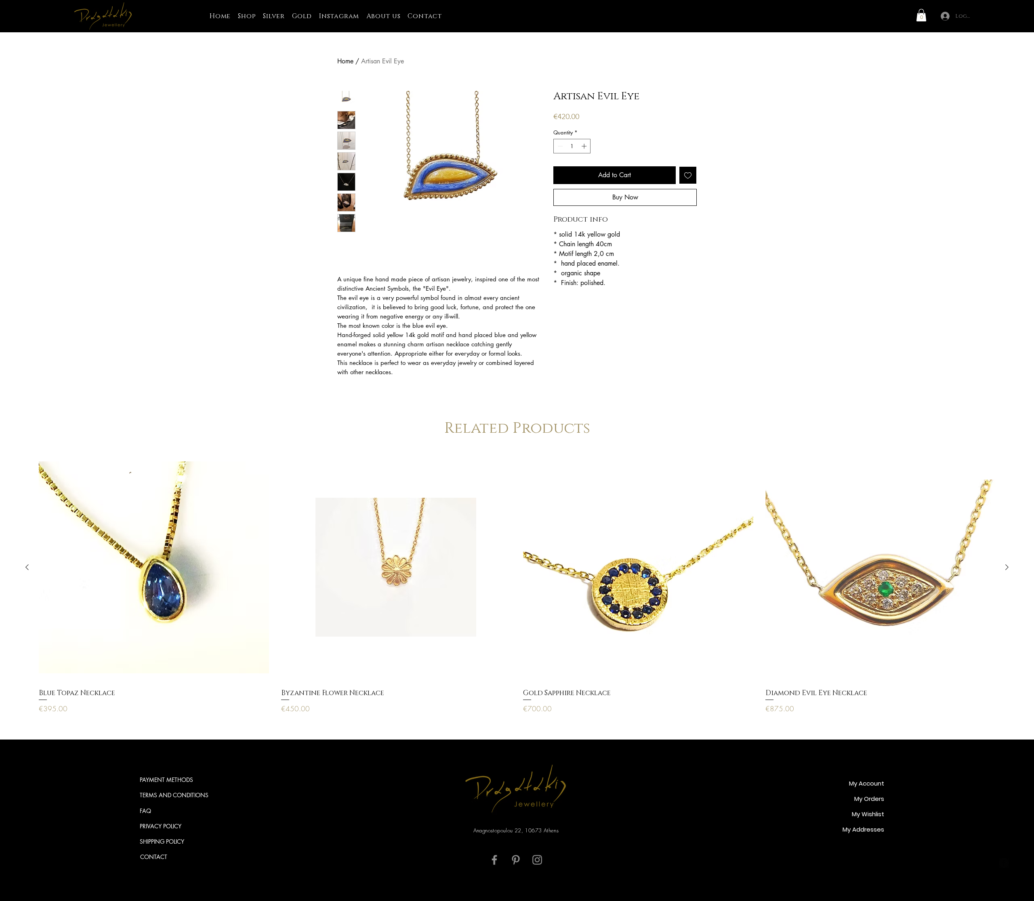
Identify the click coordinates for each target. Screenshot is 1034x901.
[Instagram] (537, 859)
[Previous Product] (27, 567)
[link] (921, 15)
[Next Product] (1007, 567)
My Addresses (863, 829)
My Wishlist (868, 814)
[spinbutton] (572, 146)
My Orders (869, 798)
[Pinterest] (515, 859)
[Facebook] (494, 859)
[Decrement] (559, 146)
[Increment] (585, 146)
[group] (517, 583)
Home (345, 61)
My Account (866, 783)
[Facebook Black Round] (1004, 863)
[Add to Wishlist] (688, 175)
